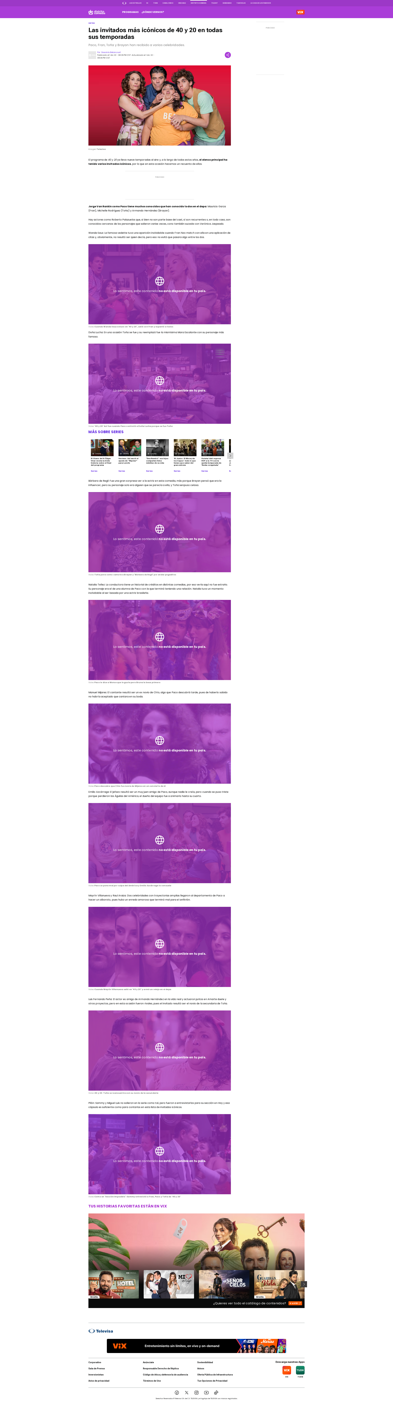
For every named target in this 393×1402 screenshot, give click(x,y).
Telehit (214, 3)
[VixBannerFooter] (196, 1346)
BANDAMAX (227, 3)
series (91, 23)
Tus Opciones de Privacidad (212, 1381)
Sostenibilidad (205, 1362)
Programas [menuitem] (130, 12)
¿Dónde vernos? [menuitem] (153, 12)
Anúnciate (148, 1362)
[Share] (228, 55)
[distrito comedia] (96, 12)
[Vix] (300, 12)
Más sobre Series (106, 431)
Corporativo (94, 1362)
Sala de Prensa (96, 1368)
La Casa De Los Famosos (261, 3)
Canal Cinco (168, 3)
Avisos (200, 1368)
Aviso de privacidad (98, 1381)
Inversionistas (96, 1374)
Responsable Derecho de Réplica (161, 1368)
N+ (147, 3)
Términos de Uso (152, 1381)
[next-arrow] (230, 456)
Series (94, 471)
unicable (182, 3)
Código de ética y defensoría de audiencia (165, 1374)
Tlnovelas (241, 3)
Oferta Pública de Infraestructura (215, 1374)
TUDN (155, 3)
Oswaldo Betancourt (111, 52)
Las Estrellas (135, 3)
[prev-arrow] (86, 1284)
